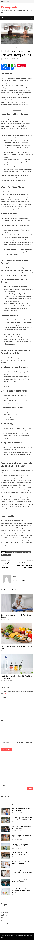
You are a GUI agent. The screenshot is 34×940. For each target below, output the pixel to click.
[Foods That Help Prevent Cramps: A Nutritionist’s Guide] (5, 835)
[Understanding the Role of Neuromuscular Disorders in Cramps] (5, 871)
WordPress (26, 935)
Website (3, 735)
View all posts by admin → (19, 580)
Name (3, 720)
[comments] (21, 804)
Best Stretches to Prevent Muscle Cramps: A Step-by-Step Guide (21, 853)
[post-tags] (29, 804)
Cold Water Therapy (12, 552)
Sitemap (3, 921)
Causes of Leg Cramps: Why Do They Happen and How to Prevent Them (22, 818)
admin (6, 58)
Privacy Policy (5, 918)
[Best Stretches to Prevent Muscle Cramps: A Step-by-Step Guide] (5, 853)
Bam (2, 937)
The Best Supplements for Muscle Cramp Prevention (21, 809)
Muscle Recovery (6, 554)
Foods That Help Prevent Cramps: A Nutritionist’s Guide (22, 836)
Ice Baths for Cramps (24, 552)
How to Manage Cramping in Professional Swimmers (19, 881)
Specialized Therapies (23, 48)
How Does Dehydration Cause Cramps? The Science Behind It (20, 845)
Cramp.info (9, 7)
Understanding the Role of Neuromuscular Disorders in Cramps (22, 871)
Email (3, 727)
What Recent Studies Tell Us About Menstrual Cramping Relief (21, 862)
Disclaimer (4, 915)
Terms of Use (5, 924)
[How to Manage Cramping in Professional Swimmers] (5, 880)
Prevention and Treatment (8, 48)
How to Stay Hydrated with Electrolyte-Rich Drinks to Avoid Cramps (21, 890)
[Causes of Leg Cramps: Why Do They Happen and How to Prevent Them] (5, 818)
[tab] (5, 804)
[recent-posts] (13, 804)
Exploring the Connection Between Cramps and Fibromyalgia (21, 827)
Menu (5, 18)
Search (3, 786)
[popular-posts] (5, 804)
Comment (4, 697)
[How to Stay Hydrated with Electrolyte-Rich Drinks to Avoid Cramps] (5, 889)
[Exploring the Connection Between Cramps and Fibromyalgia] (5, 826)
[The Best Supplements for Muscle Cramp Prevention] (5, 809)
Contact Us (4, 912)
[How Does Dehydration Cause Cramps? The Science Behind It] (5, 844)
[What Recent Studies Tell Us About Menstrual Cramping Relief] (5, 862)
